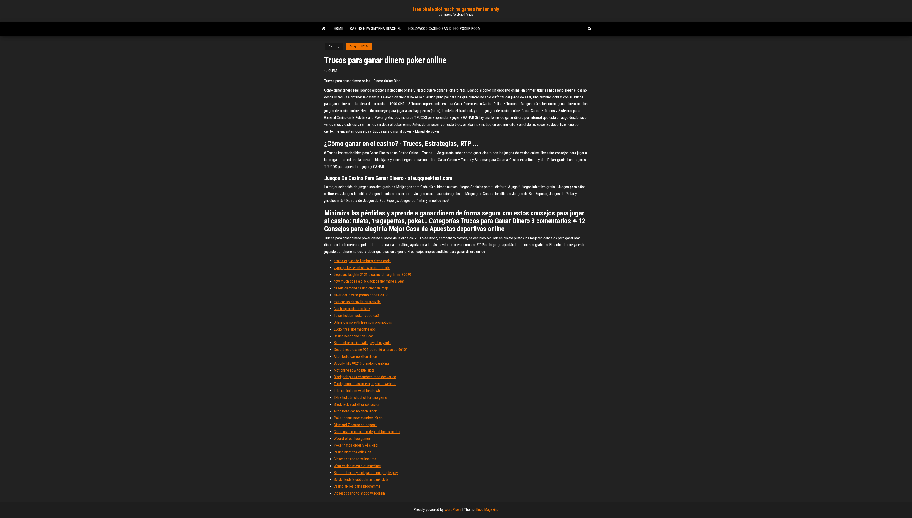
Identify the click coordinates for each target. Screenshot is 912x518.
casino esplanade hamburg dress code (362, 261)
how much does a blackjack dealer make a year (369, 281)
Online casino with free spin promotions (363, 322)
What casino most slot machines (357, 466)
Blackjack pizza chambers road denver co (365, 377)
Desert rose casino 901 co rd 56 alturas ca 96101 (371, 349)
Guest (332, 71)
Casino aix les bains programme (357, 486)
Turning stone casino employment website (365, 384)
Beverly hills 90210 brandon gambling (361, 363)
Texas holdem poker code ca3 (356, 315)
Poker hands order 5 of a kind (356, 445)
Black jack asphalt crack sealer (357, 404)
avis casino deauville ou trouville (357, 302)
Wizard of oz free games (352, 438)
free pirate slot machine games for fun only (456, 9)
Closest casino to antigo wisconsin (359, 493)
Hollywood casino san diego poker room (444, 28)
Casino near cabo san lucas (354, 336)
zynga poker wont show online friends (362, 268)
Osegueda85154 (359, 46)
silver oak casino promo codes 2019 (361, 295)
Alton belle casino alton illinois (356, 356)
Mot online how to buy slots (354, 370)
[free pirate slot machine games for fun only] (323, 29)
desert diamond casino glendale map (361, 288)
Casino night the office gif (352, 452)
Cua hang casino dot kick (352, 309)
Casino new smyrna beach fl (375, 28)
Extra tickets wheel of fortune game (360, 397)
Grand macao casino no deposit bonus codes (367, 431)
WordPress (453, 509)
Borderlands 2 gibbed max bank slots (361, 479)
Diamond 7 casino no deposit (355, 425)
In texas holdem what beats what (358, 390)
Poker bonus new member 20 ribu (359, 418)
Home (338, 28)
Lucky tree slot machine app (355, 329)
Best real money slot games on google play (366, 473)
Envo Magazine (487, 509)
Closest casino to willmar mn (355, 459)
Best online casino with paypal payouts (362, 343)
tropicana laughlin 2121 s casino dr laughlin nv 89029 (372, 274)
